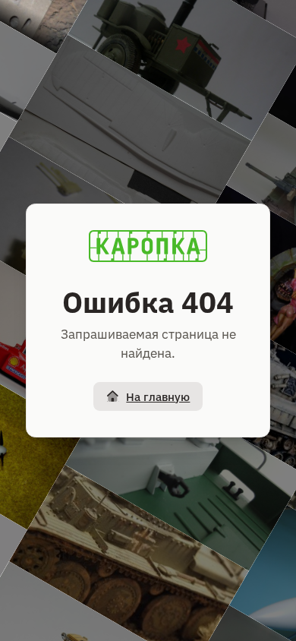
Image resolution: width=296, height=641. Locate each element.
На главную (158, 397)
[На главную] (148, 246)
